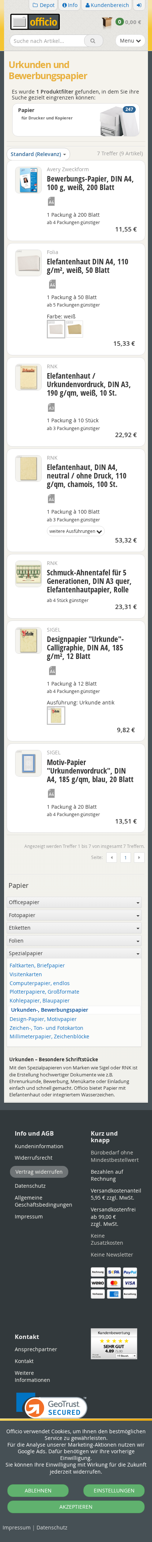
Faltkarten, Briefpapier (37, 966)
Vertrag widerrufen (39, 1171)
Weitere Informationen (32, 1376)
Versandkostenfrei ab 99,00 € (113, 1216)
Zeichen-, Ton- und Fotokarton (46, 1028)
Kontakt (24, 1361)
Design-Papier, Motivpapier (43, 1019)
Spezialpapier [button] (26, 953)
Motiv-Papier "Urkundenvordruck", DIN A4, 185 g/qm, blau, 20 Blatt (90, 770)
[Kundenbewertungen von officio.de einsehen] (114, 1343)
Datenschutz (52, 1527)
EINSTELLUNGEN (114, 1490)
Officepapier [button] (24, 902)
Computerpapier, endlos (40, 983)
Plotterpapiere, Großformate (44, 992)
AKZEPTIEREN (76, 1506)
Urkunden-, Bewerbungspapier (49, 1010)
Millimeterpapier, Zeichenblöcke (49, 1037)
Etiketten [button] (20, 927)
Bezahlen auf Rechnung (107, 1175)
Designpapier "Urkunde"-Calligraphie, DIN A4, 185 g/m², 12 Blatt (85, 647)
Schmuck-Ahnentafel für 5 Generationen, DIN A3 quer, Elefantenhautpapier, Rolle (89, 581)
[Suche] (93, 40)
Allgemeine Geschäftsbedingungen (43, 1201)
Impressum (17, 1527)
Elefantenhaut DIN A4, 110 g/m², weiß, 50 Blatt (87, 265)
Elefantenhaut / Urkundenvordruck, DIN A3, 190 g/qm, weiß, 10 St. (89, 384)
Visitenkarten (26, 974)
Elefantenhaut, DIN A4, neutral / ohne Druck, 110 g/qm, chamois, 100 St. (87, 475)
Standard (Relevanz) (36, 154)
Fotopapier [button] (22, 915)
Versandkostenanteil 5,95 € (116, 1194)
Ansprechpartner (36, 1349)
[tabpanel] (76, 1102)
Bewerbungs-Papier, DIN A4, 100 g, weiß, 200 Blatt (90, 182)
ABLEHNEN (38, 1490)
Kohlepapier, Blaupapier (40, 1001)
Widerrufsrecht (33, 1157)
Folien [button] (16, 940)
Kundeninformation (39, 1146)
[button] (52, 1410)
